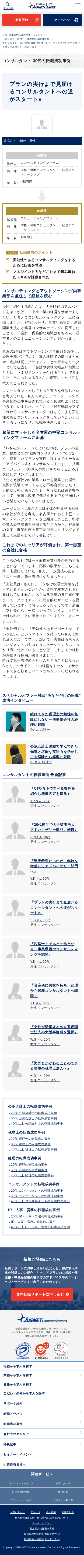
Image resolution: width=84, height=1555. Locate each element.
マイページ (62, 20)
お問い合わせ (17, 1512)
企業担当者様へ (15, 1464)
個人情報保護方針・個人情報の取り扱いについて (42, 1517)
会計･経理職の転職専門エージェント (22, 35)
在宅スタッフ (63, 1483)
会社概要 (51, 1512)
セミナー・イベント (18, 1454)
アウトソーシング (21, 1500)
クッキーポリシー (42, 1523)
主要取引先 (68, 1512)
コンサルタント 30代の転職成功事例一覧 (25, 43)
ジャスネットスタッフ (21, 1483)
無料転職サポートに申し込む (40, 1294)
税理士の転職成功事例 (26, 1132)
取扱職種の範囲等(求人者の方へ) (42, 1539)
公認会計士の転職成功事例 (30, 1106)
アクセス (35, 1512)
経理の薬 (63, 1492)
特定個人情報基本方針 (42, 1528)
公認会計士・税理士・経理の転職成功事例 (25, 39)
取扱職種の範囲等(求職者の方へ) (42, 1534)
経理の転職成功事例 (24, 1158)
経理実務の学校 (21, 1492)
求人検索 (9, 8)
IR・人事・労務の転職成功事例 (34, 1210)
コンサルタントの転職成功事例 (34, 1184)
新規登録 (21, 20)
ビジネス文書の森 (63, 1500)
